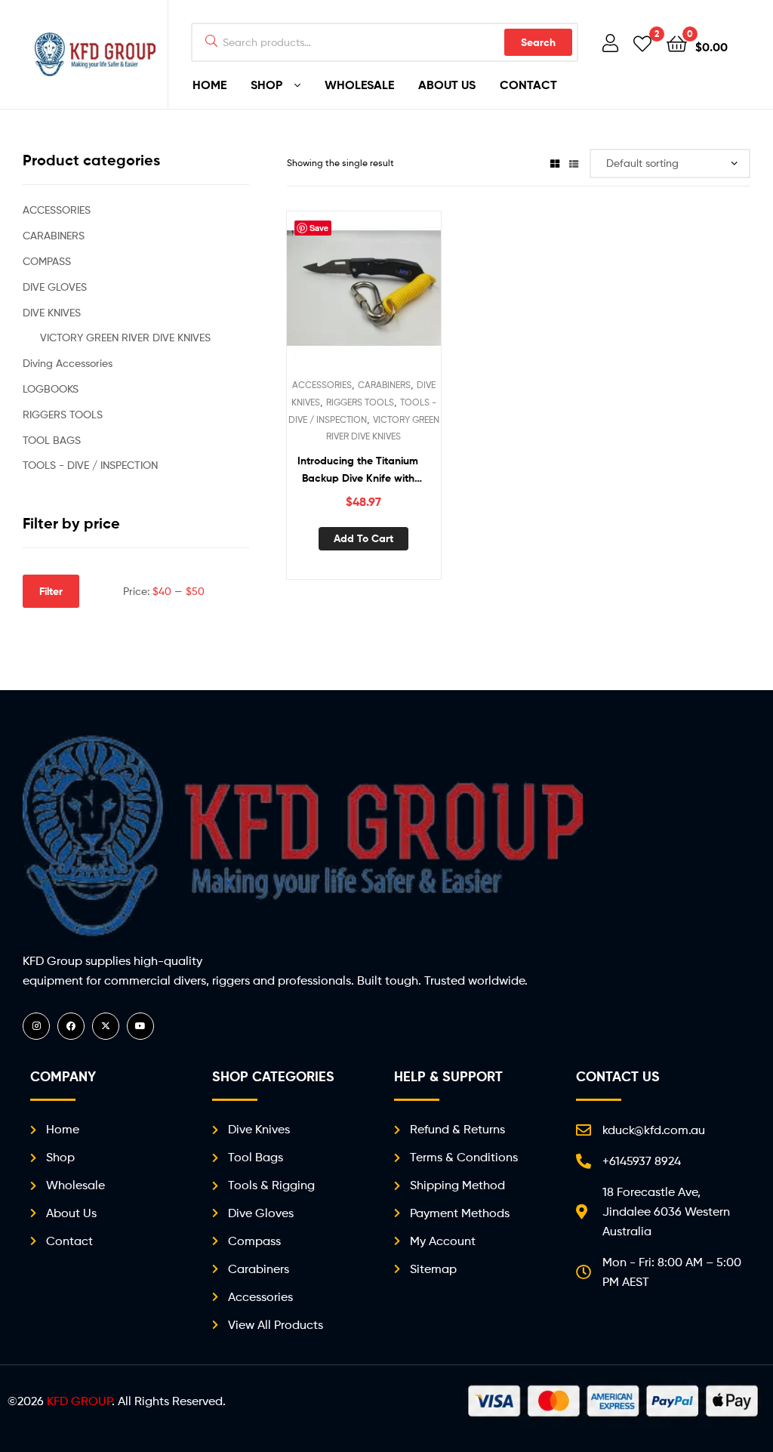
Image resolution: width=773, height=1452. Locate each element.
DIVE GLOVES (55, 286)
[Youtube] (140, 1026)
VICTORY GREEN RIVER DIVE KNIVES (125, 337)
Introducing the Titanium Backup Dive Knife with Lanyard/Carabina (357, 470)
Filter (51, 591)
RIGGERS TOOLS (360, 402)
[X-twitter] (105, 1026)
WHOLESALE (359, 84)
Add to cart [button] (363, 538)
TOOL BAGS (52, 439)
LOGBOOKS (51, 388)
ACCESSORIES (322, 384)
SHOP (266, 84)
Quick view (400, 296)
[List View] (573, 162)
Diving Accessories (67, 362)
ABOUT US (447, 84)
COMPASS (47, 260)
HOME (209, 84)
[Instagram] (36, 1026)
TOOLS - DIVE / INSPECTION (90, 464)
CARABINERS (384, 384)
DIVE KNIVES (52, 312)
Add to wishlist (326, 296)
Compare (363, 296)
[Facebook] (71, 1026)
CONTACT (528, 84)
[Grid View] (555, 162)
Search (538, 42)
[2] (642, 42)
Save (319, 227)
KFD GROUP (79, 1401)
